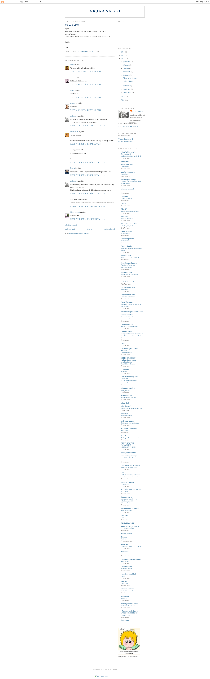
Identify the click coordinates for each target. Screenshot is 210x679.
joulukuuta (127, 61)
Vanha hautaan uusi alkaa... (130, 211)
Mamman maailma (128, 388)
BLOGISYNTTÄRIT (128, 528)
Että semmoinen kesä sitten (130, 423)
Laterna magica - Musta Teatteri (129, 349)
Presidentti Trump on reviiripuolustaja (128, 266)
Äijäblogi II (125, 620)
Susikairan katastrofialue (130, 508)
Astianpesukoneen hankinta (130, 438)
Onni (122, 518)
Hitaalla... (124, 554)
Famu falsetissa (126, 231)
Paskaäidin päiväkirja (129, 455)
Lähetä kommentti (71, 225)
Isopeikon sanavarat (128, 287)
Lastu (123, 343)
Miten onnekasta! (126, 510)
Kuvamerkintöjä (127, 314)
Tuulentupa (125, 551)
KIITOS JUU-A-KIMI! (128, 447)
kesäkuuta (126, 75)
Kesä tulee (124, 430)
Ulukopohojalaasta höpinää (131, 559)
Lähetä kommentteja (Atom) (79, 233)
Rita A (72, 168)
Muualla (124, 435)
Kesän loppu (125, 174)
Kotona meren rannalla (128, 397)
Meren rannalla (126, 395)
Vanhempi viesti (109, 229)
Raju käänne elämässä (128, 364)
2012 (123, 55)
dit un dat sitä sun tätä (129, 223)
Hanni (72, 90)
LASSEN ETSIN (127, 331)
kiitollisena (124, 583)
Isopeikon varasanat (128, 294)
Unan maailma (126, 566)
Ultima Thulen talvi (125, 139)
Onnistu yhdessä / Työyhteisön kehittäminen (131, 182)
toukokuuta (127, 86)
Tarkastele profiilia (128, 127)
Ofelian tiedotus (126, 352)
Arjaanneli (105, 10)
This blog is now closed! (129, 467)
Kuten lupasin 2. (126, 233)
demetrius (124, 216)
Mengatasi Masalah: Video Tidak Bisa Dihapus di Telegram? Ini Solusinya (132, 336)
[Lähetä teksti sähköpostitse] (98, 51)
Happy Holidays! (126, 198)
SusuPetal (124, 515)
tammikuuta (127, 92)
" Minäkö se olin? (127, 591)
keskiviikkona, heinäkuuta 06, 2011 (89, 219)
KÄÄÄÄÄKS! (128, 81)
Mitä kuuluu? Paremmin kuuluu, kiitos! (131, 249)
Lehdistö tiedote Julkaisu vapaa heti (131, 459)
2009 (123, 100)
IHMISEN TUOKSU (128, 605)
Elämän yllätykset (127, 226)
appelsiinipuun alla (128, 172)
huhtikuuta (127, 89)
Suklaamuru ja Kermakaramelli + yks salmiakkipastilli (129, 499)
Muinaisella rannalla (128, 282)
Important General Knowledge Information (131, 305)
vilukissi (124, 581)
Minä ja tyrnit (125, 390)
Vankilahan (125, 561)
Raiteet (123, 539)
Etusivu (89, 229)
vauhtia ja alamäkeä (128, 574)
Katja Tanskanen (127, 302)
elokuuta (126, 68)
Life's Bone (125, 369)
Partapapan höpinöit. (129, 452)
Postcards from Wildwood (130, 465)
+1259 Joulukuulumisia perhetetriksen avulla (129, 381)
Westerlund (125, 596)
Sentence (124, 371)
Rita (122, 472)
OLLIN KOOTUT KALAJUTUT (127, 444)
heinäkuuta (127, 72)
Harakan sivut (126, 255)
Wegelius (124, 598)
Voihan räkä (125, 166)
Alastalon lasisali (127, 164)
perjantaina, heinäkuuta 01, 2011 (87, 206)
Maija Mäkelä (75, 212)
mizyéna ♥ (124, 413)
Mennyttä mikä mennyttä (129, 326)
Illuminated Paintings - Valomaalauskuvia (128, 318)
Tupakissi (124, 544)
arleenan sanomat (127, 189)
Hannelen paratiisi (127, 238)
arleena (72, 103)
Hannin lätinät (126, 246)
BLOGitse (124, 196)
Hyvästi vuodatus (127, 218)
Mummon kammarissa (129, 428)
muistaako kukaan (127, 421)
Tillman (124, 537)
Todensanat (124, 289)
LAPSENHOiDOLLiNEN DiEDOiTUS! (129, 614)
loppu (123, 576)
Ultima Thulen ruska (126, 141)
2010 (123, 96)
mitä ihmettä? (126, 406)
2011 (123, 58)
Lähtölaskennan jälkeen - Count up (130, 377)
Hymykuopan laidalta (129, 263)
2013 (123, 52)
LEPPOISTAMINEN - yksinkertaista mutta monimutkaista (129, 360)
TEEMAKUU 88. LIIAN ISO (130, 257)
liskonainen (74, 131)
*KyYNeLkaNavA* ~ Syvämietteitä (128, 153)
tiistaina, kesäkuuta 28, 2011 (85, 71)
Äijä (71, 77)
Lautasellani (125, 191)
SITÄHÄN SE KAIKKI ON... (131, 489)
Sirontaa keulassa (127, 482)
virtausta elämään (127, 588)
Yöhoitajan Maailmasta (129, 603)
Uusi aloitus (125, 484)
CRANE (124, 209)
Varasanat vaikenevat (128, 297)
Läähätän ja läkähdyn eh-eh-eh (131, 156)
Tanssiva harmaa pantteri (130, 526)
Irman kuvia (125, 279)
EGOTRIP (124, 491)
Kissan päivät (125, 503)
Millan (72, 64)
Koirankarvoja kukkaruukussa (132, 311)
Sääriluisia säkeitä (127, 523)
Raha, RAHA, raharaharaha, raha (131, 408)
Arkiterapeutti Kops (128, 179)
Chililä (123, 203)
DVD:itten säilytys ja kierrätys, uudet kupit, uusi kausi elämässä (131, 476)
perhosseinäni (125, 241)
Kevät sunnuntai (126, 415)
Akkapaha (125, 161)
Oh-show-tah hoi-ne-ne (129, 611)
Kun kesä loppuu (126, 568)
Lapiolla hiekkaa (127, 324)
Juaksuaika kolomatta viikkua (131, 546)
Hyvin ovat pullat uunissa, (129, 274)
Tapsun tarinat (126, 533)
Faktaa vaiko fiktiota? (130, 78)
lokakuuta (126, 65)
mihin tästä (125, 403)
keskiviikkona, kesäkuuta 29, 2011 (88, 125)
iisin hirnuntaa (126, 272)
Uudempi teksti (70, 229)
